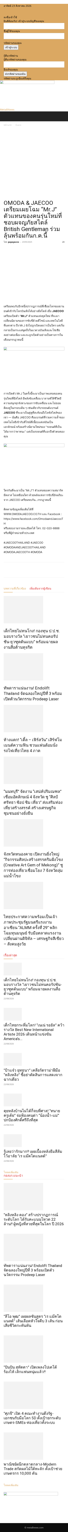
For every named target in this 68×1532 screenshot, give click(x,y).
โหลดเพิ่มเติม (11, 1485)
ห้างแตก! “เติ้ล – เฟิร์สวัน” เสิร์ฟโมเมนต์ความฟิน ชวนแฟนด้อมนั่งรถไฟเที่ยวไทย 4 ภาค (33, 745)
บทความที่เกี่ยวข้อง (15, 588)
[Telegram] (32, 250)
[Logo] (0, 123)
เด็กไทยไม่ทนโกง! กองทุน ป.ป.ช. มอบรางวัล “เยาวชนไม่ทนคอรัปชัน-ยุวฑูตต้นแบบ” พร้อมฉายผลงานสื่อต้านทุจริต (33, 987)
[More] (41, 250)
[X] (10, 9)
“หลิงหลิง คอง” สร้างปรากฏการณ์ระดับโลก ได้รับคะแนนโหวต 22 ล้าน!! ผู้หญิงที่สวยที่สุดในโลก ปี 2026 (34, 1219)
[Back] (5, 13)
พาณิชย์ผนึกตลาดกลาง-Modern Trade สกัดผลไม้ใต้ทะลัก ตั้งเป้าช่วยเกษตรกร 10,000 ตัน (33, 1469)
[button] (6, 116)
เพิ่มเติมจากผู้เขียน (40, 588)
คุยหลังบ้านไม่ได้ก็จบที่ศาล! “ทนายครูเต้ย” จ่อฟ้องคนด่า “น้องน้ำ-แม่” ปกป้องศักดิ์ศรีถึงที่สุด (32, 1115)
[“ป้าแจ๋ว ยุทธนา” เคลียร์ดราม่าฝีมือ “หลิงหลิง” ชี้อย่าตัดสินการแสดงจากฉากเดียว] (34, 1059)
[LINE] (24, 250)
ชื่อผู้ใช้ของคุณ (12, 31)
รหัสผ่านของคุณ (13, 43)
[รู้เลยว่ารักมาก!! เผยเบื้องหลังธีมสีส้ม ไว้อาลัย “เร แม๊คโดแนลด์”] (34, 1140)
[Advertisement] (34, 163)
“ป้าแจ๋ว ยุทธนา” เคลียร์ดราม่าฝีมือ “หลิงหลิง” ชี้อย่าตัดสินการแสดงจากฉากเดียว (33, 1075)
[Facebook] (5, 9)
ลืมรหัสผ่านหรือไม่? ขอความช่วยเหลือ (24, 52)
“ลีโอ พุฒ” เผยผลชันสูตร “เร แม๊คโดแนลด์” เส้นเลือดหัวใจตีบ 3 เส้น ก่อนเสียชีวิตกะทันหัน (33, 1321)
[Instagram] (7, 9)
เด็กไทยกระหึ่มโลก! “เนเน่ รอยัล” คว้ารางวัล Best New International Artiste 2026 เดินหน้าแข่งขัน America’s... (34, 1032)
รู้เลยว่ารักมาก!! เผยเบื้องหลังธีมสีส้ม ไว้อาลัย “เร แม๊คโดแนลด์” (33, 1153)
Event (18, 125)
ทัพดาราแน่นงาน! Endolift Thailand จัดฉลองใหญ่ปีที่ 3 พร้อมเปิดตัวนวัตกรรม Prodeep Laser (33, 693)
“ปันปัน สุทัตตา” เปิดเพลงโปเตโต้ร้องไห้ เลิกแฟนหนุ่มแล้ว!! (30, 1369)
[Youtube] (13, 9)
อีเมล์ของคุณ (11, 69)
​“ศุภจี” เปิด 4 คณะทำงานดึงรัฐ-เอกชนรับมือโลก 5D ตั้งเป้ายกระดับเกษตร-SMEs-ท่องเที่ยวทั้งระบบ (32, 1418)
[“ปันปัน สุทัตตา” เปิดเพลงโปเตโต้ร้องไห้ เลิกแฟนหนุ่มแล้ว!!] (34, 1349)
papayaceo (13, 241)
